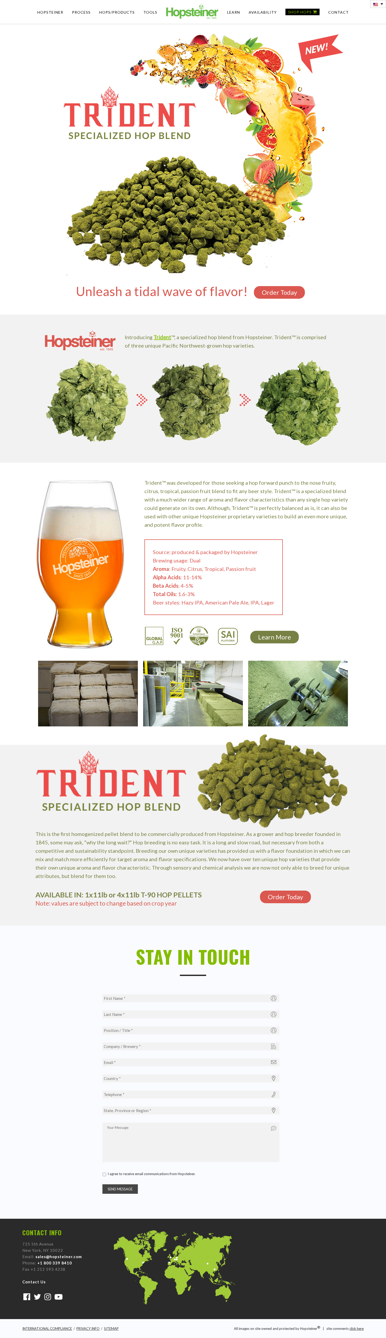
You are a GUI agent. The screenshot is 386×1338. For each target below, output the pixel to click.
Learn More (274, 637)
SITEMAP (111, 1328)
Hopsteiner (50, 12)
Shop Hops (300, 12)
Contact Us (34, 1281)
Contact (338, 12)
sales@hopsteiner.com (58, 1256)
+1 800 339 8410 (54, 1262)
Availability (263, 12)
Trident (162, 337)
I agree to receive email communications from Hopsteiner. (151, 1174)
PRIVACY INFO (88, 1328)
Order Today (279, 292)
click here (357, 1328)
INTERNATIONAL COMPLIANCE (47, 1328)
